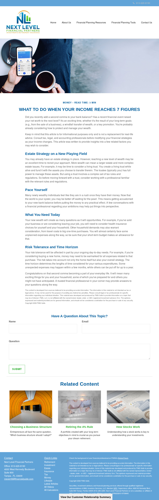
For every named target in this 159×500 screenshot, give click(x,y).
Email (85, 321)
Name (12, 321)
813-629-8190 (143, 3)
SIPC (115, 488)
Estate (47, 468)
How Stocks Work (128, 426)
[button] (66, 22)
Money (47, 477)
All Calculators (51, 489)
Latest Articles (51, 483)
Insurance (49, 471)
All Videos (49, 486)
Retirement (49, 461)
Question (14, 341)
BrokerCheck (123, 458)
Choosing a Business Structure (31, 426)
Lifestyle (48, 480)
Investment (49, 465)
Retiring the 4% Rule (79, 426)
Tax (46, 474)
